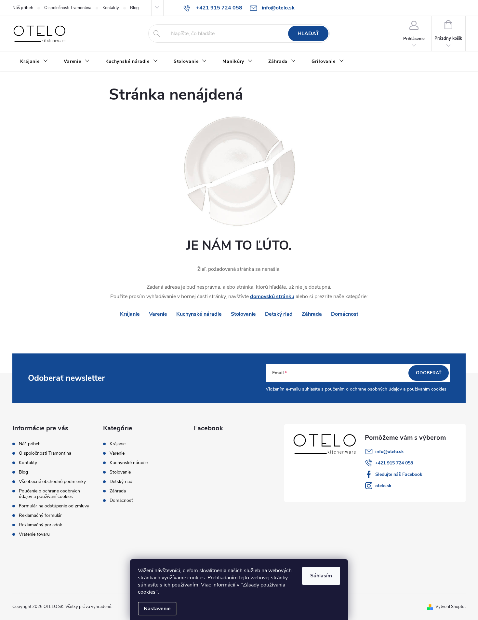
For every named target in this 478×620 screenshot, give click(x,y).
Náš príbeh (22, 8)
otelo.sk (383, 486)
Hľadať (308, 33)
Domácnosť (344, 314)
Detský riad (279, 314)
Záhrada (312, 314)
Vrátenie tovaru (34, 534)
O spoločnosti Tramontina (67, 8)
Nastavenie (157, 608)
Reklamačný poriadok (40, 525)
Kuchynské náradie (199, 314)
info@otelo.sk (389, 451)
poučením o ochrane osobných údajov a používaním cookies (385, 389)
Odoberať (429, 373)
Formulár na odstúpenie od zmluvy (54, 506)
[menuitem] (34, 61)
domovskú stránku (272, 296)
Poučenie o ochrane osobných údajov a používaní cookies (49, 494)
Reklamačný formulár (40, 515)
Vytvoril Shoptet (450, 607)
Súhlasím (321, 575)
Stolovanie (243, 314)
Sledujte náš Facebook (398, 474)
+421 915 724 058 (394, 463)
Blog (134, 8)
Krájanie (118, 444)
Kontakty (110, 8)
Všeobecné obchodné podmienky (52, 481)
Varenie (158, 314)
